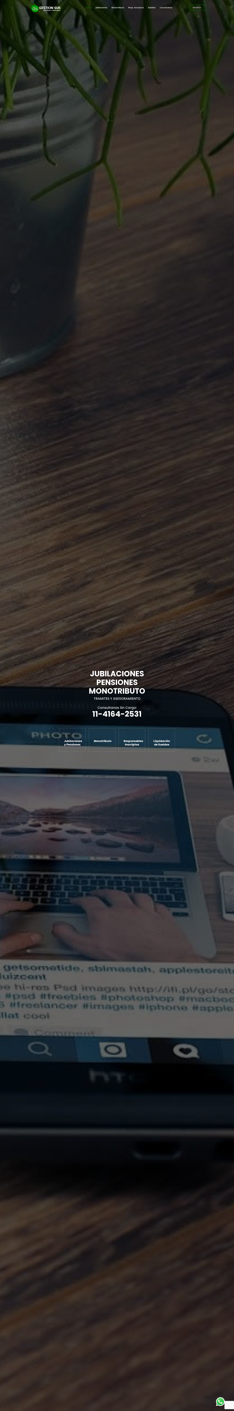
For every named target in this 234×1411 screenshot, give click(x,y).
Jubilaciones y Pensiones (73, 742)
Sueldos (152, 7)
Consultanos (166, 7)
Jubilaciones (101, 7)
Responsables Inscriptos (133, 742)
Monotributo (117, 7)
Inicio (89, 7)
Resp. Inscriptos (136, 7)
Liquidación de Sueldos (161, 742)
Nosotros (197, 7)
